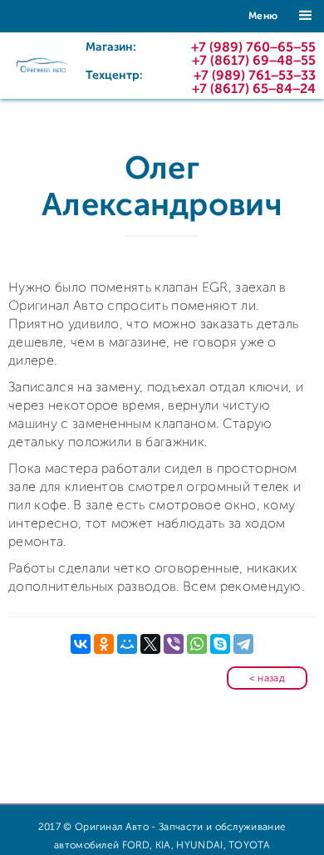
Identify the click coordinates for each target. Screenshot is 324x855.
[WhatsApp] (197, 644)
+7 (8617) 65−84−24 (254, 89)
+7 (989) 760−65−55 (253, 47)
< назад (267, 678)
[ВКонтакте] (81, 644)
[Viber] (174, 644)
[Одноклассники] (104, 644)
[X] (150, 644)
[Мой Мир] (127, 644)
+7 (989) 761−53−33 (255, 75)
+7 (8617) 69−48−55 (254, 60)
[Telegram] (243, 644)
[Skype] (220, 644)
